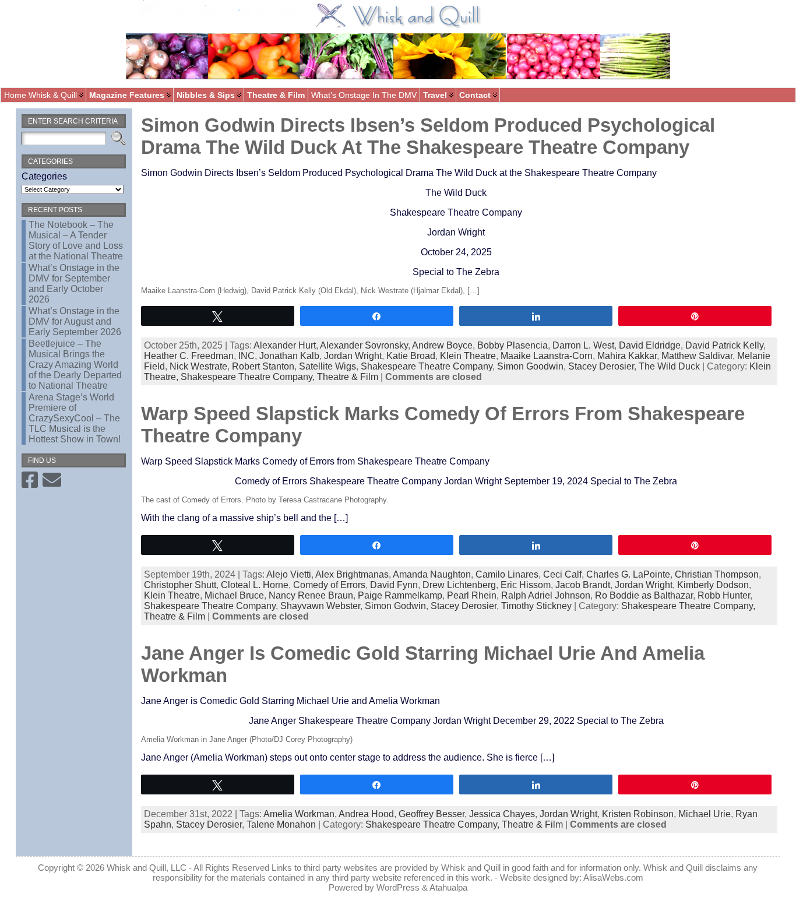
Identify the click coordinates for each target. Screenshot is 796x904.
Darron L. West (583, 345)
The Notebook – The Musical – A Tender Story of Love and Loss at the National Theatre (76, 240)
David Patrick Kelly (724, 345)
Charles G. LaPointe (628, 574)
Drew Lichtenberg (459, 585)
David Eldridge (650, 345)
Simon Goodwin (530, 366)
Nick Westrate (198, 366)
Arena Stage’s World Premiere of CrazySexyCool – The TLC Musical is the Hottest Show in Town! (75, 418)
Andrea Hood (366, 814)
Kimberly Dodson (713, 585)
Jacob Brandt (582, 585)
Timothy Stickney (536, 606)
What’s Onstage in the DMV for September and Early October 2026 (74, 283)
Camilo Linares (507, 574)
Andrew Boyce (442, 345)
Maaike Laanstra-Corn (547, 356)
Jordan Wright (353, 356)
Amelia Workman (298, 814)
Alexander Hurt (284, 345)
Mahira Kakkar (627, 356)
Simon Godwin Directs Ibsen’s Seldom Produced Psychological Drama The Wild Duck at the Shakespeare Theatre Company (428, 136)
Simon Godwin (395, 606)
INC (246, 356)
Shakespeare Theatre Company (426, 366)
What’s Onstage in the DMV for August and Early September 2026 (75, 321)
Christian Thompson (717, 574)
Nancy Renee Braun (311, 595)
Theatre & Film (347, 377)
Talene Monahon (281, 824)
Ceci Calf (562, 574)
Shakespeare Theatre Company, (249, 377)
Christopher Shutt (180, 585)
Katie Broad (410, 356)
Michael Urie (704, 814)
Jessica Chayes (502, 814)
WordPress (398, 887)
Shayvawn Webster (320, 606)
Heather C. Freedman (189, 356)
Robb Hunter (724, 595)
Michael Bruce (234, 595)
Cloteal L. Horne (254, 585)
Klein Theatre (468, 356)
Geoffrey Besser (431, 814)
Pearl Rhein (471, 595)
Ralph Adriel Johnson (545, 595)
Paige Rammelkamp (400, 595)
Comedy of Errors (329, 585)
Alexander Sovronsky (364, 345)
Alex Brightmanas (352, 574)
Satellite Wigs (327, 366)
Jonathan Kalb (289, 356)
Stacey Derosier (601, 366)
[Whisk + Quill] (398, 43)
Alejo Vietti (288, 574)
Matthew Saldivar (696, 356)
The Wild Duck (669, 366)
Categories (44, 176)
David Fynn (394, 585)
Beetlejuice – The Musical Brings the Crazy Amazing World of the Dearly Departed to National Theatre (75, 365)
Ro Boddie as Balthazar (644, 595)
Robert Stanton (263, 366)
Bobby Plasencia (512, 345)
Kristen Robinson (638, 814)
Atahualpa (448, 887)
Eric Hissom (526, 585)
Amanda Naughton (432, 574)
